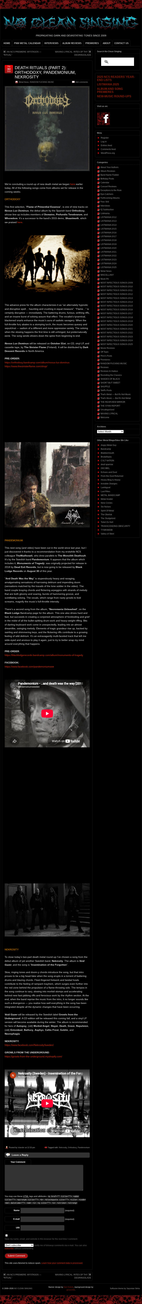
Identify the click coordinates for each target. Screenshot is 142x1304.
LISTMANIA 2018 (108, 240)
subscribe (9, 1248)
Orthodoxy (72, 1147)
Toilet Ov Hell (107, 522)
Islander (21, 1147)
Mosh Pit (104, 279)
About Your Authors (109, 167)
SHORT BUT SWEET (110, 383)
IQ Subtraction (107, 209)
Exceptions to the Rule (111, 190)
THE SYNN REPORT (110, 406)
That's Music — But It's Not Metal (115, 398)
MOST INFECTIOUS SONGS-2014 (116, 302)
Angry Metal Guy (108, 445)
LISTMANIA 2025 (108, 267)
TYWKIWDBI (107, 530)
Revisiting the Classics (111, 375)
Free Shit (104, 202)
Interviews (105, 206)
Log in (104, 141)
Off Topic (104, 352)
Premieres (105, 360)
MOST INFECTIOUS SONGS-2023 (116, 336)
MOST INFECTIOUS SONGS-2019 (116, 321)
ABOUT (106, 43)
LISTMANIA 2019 (108, 244)
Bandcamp (106, 449)
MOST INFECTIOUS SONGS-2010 (116, 286)
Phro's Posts (106, 356)
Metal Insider (107, 499)
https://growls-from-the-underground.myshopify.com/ (33, 1056)
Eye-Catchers (106, 194)
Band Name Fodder (109, 175)
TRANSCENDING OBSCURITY (115, 526)
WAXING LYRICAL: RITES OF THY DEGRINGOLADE (73, 53)
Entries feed (106, 145)
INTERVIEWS (51, 43)
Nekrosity (63, 1147)
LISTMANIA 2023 (108, 259)
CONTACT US (121, 43)
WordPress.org (108, 153)
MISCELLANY (107, 275)
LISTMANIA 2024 (108, 263)
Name (17, 1210)
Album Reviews (107, 171)
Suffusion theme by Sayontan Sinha (125, 1288)
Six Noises (106, 507)
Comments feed (108, 149)
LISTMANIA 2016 (108, 232)
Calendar (104, 182)
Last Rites (105, 491)
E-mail (16, 1219)
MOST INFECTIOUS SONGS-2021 (116, 329)
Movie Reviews (107, 348)
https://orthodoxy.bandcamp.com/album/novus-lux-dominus (37, 362)
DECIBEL (105, 468)
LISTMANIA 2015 (108, 229)
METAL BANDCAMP (110, 495)
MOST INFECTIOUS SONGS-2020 (116, 325)
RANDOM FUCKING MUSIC (42, 82)
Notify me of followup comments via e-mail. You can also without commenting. (46, 1247)
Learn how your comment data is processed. (62, 1263)
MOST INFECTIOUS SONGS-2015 (116, 306)
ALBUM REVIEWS (72, 43)
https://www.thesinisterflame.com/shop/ (26, 366)
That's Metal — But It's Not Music (115, 394)
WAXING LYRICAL (109, 413)
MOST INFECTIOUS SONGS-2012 (116, 294)
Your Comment (18, 1162)
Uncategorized (107, 409)
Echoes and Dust (109, 472)
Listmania (105, 213)
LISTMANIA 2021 (108, 252)
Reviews (104, 367)
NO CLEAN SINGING (23, 1288)
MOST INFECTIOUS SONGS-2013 (116, 298)
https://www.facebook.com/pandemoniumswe (29, 666)
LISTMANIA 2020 (108, 248)
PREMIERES (92, 43)
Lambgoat (105, 487)
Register (105, 138)
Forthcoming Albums (110, 198)
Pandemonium (84, 1147)
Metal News (24, 82)
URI (18, 1228)
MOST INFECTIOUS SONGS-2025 (116, 344)
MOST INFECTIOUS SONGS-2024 (116, 340)
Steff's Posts (106, 390)
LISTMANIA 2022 (108, 255)
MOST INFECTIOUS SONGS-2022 (116, 332)
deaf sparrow (107, 464)
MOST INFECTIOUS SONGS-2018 (116, 317)
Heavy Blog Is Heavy (110, 480)
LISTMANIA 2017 (108, 236)
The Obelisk (106, 514)
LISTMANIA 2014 (108, 225)
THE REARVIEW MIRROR (112, 402)
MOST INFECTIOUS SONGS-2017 (116, 313)
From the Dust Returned (112, 476)
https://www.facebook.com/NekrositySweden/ (29, 1045)
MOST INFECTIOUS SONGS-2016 (116, 309)
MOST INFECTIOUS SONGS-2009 (116, 283)
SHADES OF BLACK (110, 379)
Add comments (81, 82)
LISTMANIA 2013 (108, 221)
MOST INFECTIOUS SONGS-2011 (116, 290)
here (72, 184)
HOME (6, 43)
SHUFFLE (105, 386)
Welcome (104, 417)
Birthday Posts (107, 179)
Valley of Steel (107, 534)
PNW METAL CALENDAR (27, 43)
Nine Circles (106, 503)
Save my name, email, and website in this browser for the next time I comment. (41, 1239)
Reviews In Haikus (109, 371)
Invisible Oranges (109, 483)
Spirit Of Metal (107, 510)
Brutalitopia (106, 457)
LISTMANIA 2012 (108, 217)
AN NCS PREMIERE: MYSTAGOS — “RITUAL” (22, 53)
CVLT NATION (107, 460)
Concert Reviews (108, 186)
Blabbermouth (107, 453)
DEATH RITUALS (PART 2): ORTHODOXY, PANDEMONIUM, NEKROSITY (45, 72)
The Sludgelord (108, 518)
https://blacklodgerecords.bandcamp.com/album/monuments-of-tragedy (44, 655)
